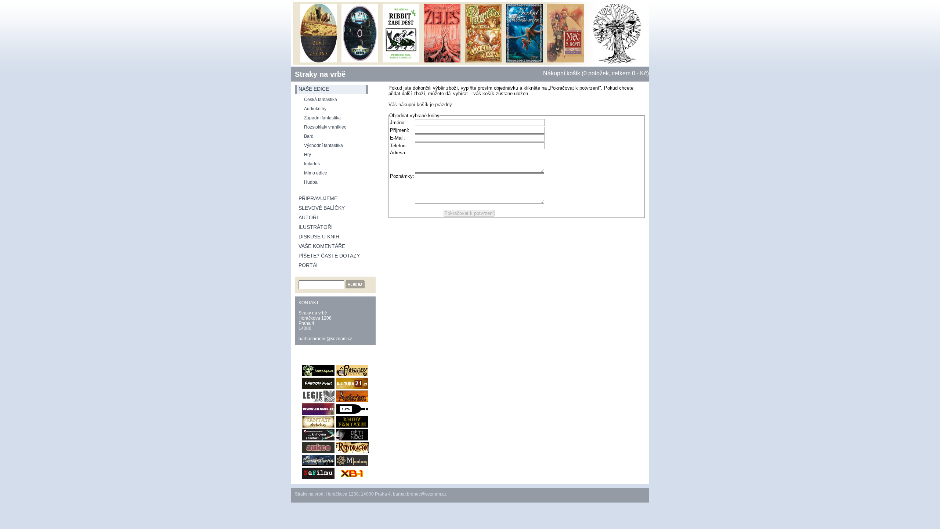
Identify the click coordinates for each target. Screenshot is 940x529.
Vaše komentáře (322, 246)
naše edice (314, 89)
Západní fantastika (322, 117)
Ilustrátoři (316, 227)
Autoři (308, 217)
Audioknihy (315, 108)
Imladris (312, 163)
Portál (309, 265)
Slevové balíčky (322, 208)
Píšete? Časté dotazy (329, 256)
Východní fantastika (323, 145)
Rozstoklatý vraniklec (325, 127)
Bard (309, 136)
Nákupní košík (561, 73)
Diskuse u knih (319, 237)
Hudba (311, 182)
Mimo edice (315, 173)
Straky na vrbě (320, 74)
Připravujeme (318, 198)
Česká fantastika (320, 99)
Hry (307, 154)
